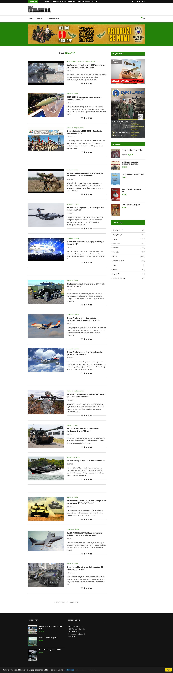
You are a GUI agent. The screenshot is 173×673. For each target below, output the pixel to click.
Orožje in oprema (90, 61)
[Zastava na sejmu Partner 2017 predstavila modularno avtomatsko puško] (46, 73)
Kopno (69, 93)
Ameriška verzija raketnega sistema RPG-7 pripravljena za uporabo (86, 395)
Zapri (168, 670)
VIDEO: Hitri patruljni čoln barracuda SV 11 (86, 460)
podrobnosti (69, 670)
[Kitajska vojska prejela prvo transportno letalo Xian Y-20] (46, 215)
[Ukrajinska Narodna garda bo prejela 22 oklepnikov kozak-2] (46, 575)
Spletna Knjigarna (52, 18)
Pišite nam (71, 636)
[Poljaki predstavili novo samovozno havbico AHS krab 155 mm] (46, 436)
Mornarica (70, 457)
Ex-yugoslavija (71, 61)
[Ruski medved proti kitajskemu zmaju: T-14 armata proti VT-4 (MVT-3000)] (46, 509)
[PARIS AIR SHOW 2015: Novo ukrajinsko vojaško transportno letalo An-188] (46, 541)
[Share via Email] (91, 83)
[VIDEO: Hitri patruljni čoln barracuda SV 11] (46, 468)
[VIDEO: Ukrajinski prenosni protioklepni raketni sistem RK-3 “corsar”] (46, 181)
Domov (31, 18)
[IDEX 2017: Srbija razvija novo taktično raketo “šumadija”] (46, 105)
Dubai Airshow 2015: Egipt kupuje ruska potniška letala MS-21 (84, 353)
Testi (129, 265)
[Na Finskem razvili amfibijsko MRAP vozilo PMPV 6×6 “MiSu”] (46, 292)
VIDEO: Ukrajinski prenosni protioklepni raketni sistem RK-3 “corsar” (85, 174)
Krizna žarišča (129, 243)
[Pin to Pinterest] (88, 83)
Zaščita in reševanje (129, 278)
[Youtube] (139, 1)
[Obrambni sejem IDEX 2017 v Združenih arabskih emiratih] (46, 139)
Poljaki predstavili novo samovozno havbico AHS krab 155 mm (83, 429)
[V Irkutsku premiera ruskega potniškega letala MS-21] (46, 249)
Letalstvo (70, 204)
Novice (39, 18)
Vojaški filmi (129, 274)
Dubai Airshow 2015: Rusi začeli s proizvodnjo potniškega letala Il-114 (83, 319)
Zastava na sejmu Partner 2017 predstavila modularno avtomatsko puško (86, 66)
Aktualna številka (129, 230)
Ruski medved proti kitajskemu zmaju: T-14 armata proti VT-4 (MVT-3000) (86, 502)
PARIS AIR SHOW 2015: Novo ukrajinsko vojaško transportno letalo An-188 (84, 534)
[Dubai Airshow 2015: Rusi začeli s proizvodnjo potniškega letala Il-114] (46, 326)
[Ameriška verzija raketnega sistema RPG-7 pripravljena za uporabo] (46, 402)
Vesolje (129, 269)
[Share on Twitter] (86, 83)
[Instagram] (134, 1)
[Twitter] (132, 1)
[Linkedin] (137, 1)
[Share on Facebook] (84, 83)
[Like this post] (82, 83)
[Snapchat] (142, 1)
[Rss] (144, 1)
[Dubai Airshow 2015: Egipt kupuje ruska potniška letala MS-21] (46, 360)
